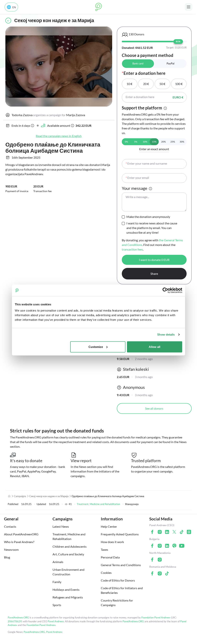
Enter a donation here (140, 97)
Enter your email (137, 177)
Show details (166, 334)
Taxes (104, 549)
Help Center (109, 526)
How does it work (112, 542)
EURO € (178, 97)
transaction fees (132, 249)
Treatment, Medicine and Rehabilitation (98, 504)
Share (154, 273)
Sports (57, 605)
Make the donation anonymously (148, 216)
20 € (146, 84)
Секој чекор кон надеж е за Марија (48, 496)
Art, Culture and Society (68, 554)
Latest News (61, 526)
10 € (129, 84)
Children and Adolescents (70, 546)
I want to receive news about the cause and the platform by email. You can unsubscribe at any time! (151, 227)
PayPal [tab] (170, 63)
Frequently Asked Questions (120, 534)
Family (57, 582)
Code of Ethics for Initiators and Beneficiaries (122, 590)
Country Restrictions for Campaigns (117, 602)
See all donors (154, 408)
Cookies (106, 572)
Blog (7, 557)
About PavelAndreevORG (21, 534)
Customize (95, 346)
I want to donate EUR (154, 260)
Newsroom (11, 549)
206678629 (15, 621)
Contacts (10, 526)
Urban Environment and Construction (68, 572)
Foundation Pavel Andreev (156, 617)
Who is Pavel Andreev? (19, 542)
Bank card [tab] (137, 63)
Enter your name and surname (146, 163)
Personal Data (110, 557)
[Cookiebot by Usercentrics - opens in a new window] (165, 290)
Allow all (154, 346)
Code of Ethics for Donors (118, 580)
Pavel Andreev (56, 621)
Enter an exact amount (154, 149)
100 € (179, 84)
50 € (162, 84)
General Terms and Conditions (121, 565)
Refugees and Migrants (68, 597)
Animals (58, 562)
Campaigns (20, 496)
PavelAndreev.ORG (18, 617)
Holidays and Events (66, 589)
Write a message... (137, 197)
